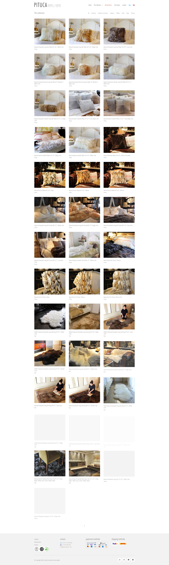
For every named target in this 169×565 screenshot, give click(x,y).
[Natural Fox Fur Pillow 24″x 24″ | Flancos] (119, 175)
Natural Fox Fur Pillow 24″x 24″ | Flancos (114, 190)
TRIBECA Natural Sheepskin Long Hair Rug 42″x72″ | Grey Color (118, 333)
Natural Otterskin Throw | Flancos (112, 260)
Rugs (127, 13)
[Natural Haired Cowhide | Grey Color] (84, 535)
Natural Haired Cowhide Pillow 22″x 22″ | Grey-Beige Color (118, 119)
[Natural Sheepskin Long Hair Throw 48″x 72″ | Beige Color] (84, 210)
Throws (133, 13)
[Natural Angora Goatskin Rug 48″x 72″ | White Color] (119, 427)
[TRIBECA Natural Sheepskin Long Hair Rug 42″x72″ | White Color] (49, 316)
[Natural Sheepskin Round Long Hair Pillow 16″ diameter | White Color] (49, 66)
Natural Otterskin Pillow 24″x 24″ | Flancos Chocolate (117, 155)
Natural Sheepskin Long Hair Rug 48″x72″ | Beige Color (118, 369)
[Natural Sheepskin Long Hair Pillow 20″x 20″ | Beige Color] (84, 31)
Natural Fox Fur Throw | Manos (77, 297)
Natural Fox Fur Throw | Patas (41, 297)
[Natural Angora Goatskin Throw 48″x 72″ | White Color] (84, 245)
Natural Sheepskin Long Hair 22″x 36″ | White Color (117, 479)
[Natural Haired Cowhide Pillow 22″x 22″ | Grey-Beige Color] (119, 103)
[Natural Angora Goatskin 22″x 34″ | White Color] (119, 500)
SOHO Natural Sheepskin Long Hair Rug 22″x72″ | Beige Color (48, 443)
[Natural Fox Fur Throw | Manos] (84, 282)
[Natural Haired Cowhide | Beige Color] (119, 535)
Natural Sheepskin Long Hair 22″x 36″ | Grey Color (81, 516)
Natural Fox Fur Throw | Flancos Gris (113, 297)
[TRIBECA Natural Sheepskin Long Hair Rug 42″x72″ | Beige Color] (84, 316)
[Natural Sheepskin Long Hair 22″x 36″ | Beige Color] (49, 500)
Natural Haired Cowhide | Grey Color (78, 551)
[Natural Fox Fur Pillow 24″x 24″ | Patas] (49, 175)
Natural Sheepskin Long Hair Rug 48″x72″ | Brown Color (83, 405)
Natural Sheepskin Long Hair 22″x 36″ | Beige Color (47, 516)
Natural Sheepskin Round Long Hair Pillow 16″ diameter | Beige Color (83, 83)
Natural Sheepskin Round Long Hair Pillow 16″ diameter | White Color (48, 83)
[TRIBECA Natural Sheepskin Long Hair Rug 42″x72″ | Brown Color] (49, 353)
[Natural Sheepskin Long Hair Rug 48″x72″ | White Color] (84, 353)
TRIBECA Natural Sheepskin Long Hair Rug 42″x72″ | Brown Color (49, 369)
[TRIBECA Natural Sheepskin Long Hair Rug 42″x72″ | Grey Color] (119, 316)
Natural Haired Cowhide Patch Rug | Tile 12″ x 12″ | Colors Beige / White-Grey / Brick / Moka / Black (84, 480)
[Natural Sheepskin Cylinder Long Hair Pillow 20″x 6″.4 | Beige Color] (49, 103)
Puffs (123, 13)
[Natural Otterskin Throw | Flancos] (119, 245)
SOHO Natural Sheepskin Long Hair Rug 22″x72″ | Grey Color (84, 442)
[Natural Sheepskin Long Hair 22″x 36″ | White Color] (119, 463)
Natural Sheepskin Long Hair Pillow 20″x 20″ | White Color (49, 47)
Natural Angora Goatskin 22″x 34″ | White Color (116, 516)
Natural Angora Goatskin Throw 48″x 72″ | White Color (82, 260)
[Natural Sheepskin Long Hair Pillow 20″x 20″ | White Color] (49, 31)
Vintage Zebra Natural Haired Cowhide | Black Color (47, 551)
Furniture (93, 13)
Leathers (112, 13)
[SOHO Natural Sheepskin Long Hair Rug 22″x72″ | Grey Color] (84, 427)
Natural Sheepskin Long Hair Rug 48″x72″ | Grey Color (48, 405)
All (88, 13)
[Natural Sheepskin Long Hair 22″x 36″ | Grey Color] (84, 500)
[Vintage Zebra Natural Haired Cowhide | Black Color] (49, 535)
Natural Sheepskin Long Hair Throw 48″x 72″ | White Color (49, 225)
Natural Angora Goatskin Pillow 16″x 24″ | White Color (82, 155)
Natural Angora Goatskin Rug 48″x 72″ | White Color (117, 442)
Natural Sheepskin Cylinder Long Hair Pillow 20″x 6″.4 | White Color (118, 83)
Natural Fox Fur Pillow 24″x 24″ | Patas (44, 190)
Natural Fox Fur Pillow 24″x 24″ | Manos (79, 190)
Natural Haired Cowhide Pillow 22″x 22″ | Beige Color (47, 155)
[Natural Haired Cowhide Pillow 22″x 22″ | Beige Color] (49, 140)
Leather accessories (103, 13)
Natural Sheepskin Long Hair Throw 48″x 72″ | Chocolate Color (48, 261)
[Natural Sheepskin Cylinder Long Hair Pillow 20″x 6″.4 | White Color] (119, 66)
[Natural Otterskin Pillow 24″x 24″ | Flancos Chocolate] (119, 140)
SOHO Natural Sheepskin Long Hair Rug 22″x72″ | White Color (118, 406)
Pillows (118, 13)
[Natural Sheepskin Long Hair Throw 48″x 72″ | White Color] (49, 210)
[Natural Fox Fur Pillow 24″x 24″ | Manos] (84, 175)
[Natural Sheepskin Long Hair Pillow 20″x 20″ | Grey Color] (119, 31)
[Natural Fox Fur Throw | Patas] (49, 282)
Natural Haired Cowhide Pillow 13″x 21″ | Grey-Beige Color (84, 119)
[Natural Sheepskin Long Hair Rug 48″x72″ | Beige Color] (119, 353)
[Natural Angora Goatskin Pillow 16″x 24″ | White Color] (84, 140)
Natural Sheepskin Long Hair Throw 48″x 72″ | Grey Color (118, 225)
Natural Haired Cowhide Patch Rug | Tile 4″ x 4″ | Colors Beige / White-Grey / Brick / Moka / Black (48, 480)
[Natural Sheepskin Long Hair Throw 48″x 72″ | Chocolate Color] (49, 245)
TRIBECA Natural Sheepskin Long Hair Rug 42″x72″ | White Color (49, 333)
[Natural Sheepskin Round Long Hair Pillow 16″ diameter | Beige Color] (84, 66)
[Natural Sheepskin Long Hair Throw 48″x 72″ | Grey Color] (119, 210)
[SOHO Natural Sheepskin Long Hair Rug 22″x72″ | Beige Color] (49, 427)
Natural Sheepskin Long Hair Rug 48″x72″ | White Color (83, 369)
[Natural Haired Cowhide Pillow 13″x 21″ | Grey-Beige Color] (84, 103)
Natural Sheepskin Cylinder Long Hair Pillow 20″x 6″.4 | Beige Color (49, 119)
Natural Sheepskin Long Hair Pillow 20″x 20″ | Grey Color (118, 47)
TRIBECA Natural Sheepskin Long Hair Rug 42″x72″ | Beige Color (83, 333)
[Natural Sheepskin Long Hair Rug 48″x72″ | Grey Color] (49, 390)
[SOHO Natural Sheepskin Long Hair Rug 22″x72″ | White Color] (119, 390)
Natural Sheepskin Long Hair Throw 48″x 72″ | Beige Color (83, 225)
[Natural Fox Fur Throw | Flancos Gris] (119, 282)
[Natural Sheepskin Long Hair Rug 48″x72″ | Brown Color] (84, 390)
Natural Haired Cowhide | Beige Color (113, 551)
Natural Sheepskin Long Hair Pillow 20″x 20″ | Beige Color (83, 47)
